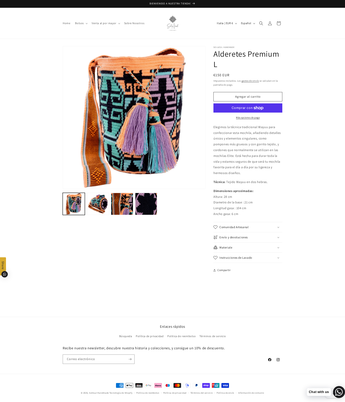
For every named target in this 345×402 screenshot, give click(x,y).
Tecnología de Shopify (121, 392)
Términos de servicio (212, 336)
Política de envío (225, 392)
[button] (81, 23)
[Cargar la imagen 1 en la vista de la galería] (74, 204)
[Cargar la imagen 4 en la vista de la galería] (146, 204)
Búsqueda (125, 336)
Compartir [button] (224, 270)
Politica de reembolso (181, 336)
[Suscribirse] (130, 359)
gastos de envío (250, 80)
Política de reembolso (147, 392)
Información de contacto (251, 392)
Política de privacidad (150, 336)
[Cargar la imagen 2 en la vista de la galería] (98, 204)
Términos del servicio (201, 392)
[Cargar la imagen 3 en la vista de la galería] (122, 204)
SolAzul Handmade (99, 392)
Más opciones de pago (248, 117)
